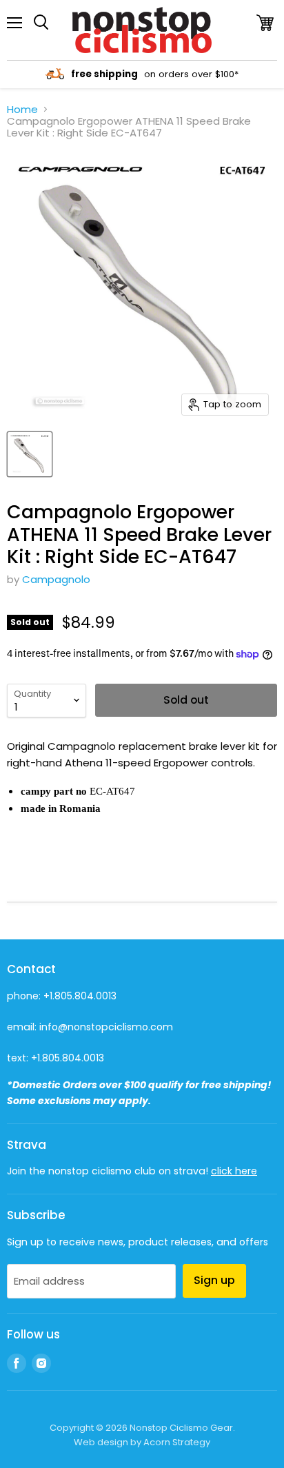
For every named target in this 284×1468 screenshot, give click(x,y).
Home (22, 109)
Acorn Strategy (176, 1442)
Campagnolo (56, 579)
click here (234, 1171)
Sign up (214, 1280)
